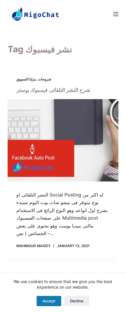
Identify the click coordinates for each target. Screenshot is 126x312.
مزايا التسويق (26, 79)
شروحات (44, 79)
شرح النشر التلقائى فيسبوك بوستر (53, 90)
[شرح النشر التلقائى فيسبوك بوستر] (63, 140)
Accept (48, 301)
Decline (77, 301)
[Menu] (115, 14)
